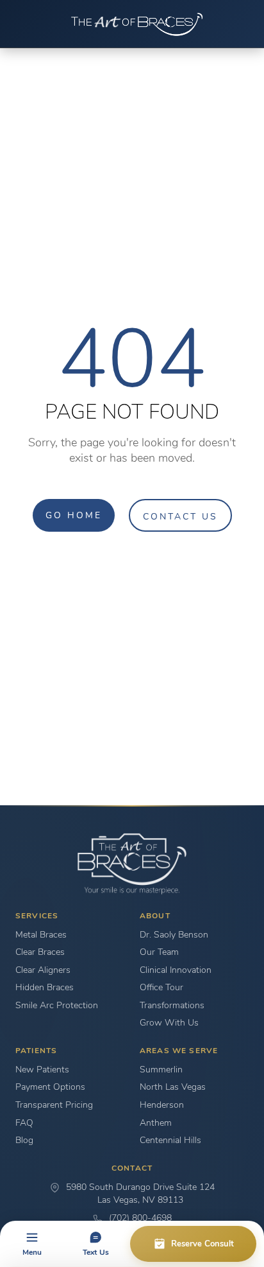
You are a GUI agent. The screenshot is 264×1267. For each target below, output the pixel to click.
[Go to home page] (132, 863)
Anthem (156, 1123)
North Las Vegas (173, 1087)
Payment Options (50, 1087)
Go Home (73, 515)
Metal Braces (41, 935)
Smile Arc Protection (56, 1005)
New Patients (42, 1069)
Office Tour (161, 987)
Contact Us (180, 516)
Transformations (172, 1005)
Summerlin (161, 1069)
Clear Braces (40, 952)
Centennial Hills (170, 1140)
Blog (24, 1140)
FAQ (24, 1123)
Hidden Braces (44, 987)
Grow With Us (169, 1023)
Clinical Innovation (175, 970)
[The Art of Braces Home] (132, 24)
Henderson (162, 1105)
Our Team (159, 952)
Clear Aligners (42, 970)
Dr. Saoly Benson (174, 935)
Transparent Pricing (54, 1105)
